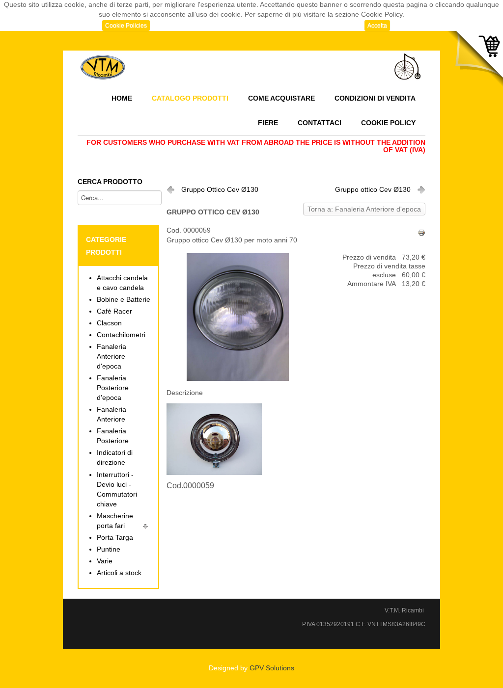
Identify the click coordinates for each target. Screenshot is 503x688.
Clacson (109, 323)
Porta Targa (115, 537)
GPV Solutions (272, 668)
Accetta (377, 25)
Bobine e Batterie (123, 299)
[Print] (421, 232)
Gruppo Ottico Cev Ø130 (219, 189)
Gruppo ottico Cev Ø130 (373, 189)
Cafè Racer (114, 311)
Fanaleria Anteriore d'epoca (111, 356)
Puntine (108, 549)
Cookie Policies (126, 25)
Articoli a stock (119, 573)
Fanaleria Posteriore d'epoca (113, 387)
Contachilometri (121, 335)
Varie (104, 561)
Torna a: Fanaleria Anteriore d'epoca (364, 209)
